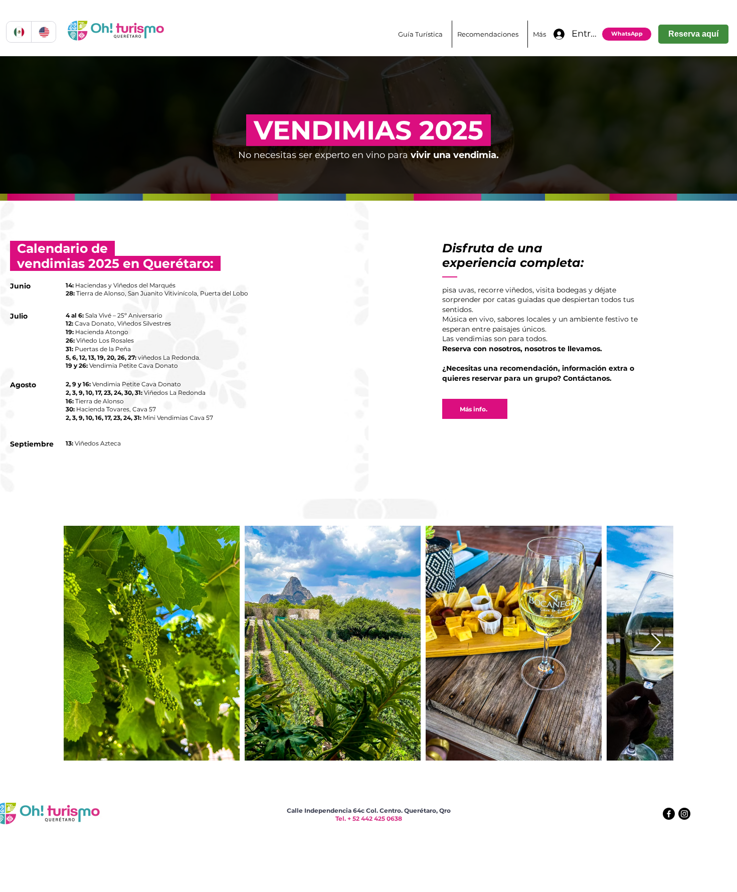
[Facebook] (669, 814)
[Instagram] (684, 814)
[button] (489, 34)
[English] (43, 32)
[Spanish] (19, 32)
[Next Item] (656, 643)
